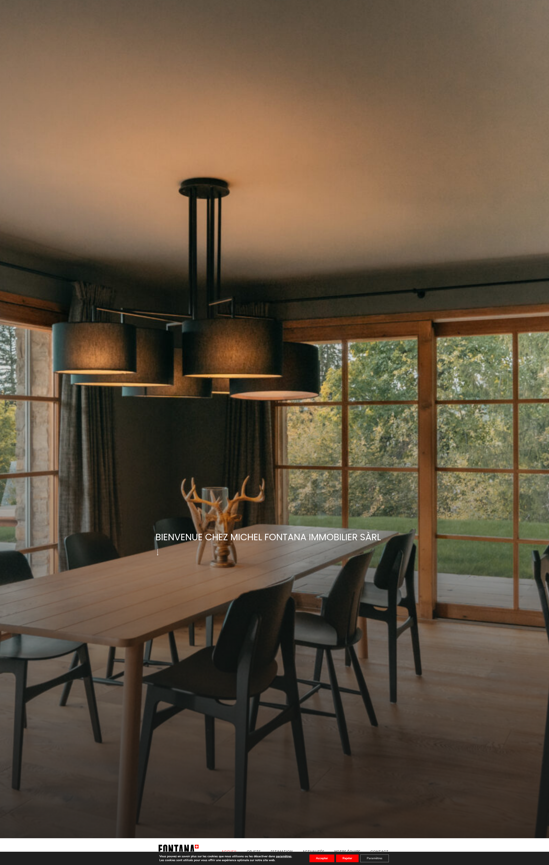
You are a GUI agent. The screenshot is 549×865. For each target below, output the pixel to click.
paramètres (283, 856)
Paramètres (374, 858)
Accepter (322, 858)
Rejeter (347, 858)
